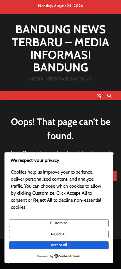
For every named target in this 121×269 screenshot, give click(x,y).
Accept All (59, 245)
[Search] (109, 95)
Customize (58, 223)
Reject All (58, 234)
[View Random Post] (99, 95)
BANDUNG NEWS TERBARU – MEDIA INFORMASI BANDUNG (60, 48)
